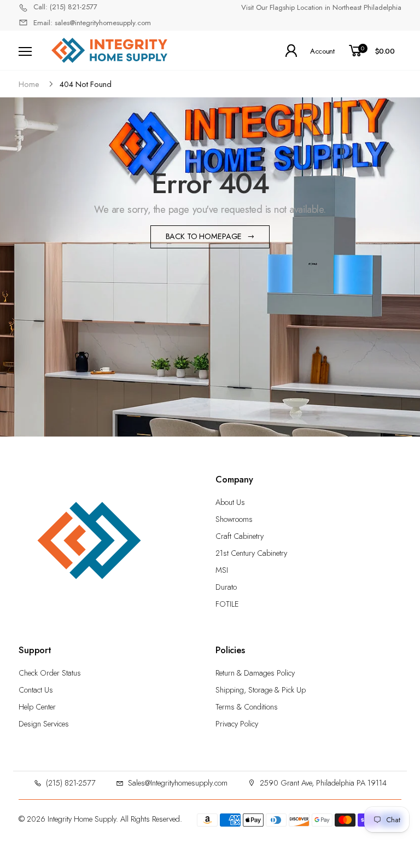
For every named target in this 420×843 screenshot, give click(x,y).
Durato (226, 587)
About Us (230, 502)
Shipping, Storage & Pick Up (260, 689)
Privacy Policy (236, 723)
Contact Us (36, 689)
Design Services (44, 723)
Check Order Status (50, 672)
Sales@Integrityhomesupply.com (178, 782)
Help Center (37, 706)
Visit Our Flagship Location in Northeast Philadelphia (321, 7)
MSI (221, 570)
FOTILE (227, 603)
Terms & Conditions (246, 706)
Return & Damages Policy (255, 672)
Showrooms (234, 519)
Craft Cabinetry (239, 536)
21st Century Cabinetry (251, 553)
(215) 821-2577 (71, 782)
